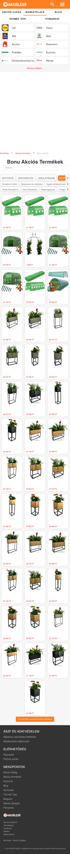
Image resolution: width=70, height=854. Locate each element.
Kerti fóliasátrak (30, 189)
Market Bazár (9, 834)
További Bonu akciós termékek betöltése (35, 719)
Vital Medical (8, 825)
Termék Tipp (10, 794)
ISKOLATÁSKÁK (46, 178)
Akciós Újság (10, 772)
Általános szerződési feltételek (19, 736)
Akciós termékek (23, 153)
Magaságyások (48, 189)
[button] (67, 178)
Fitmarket (52, 18)
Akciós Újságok (11, 803)
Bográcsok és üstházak (31, 184)
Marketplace (34, 12)
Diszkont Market (10, 822)
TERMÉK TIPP (17, 18)
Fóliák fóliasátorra (10, 189)
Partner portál (10, 759)
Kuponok (8, 781)
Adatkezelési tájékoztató (16, 741)
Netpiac (6, 831)
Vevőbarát (7, 828)
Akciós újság (11, 12)
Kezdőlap (4, 153)
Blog (58, 12)
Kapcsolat (8, 754)
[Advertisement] (35, 110)
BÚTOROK (8, 178)
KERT (62, 178)
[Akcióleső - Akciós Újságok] (15, 4)
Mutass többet (34, 68)
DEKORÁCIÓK (25, 178)
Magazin (8, 798)
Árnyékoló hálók (9, 184)
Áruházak (8, 790)
